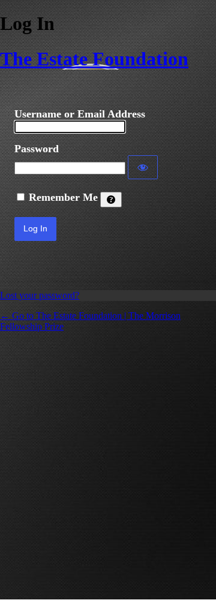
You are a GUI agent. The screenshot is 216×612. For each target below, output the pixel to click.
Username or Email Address (79, 114)
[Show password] (143, 167)
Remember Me (63, 197)
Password (36, 149)
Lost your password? (39, 295)
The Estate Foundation (94, 59)
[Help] (111, 199)
